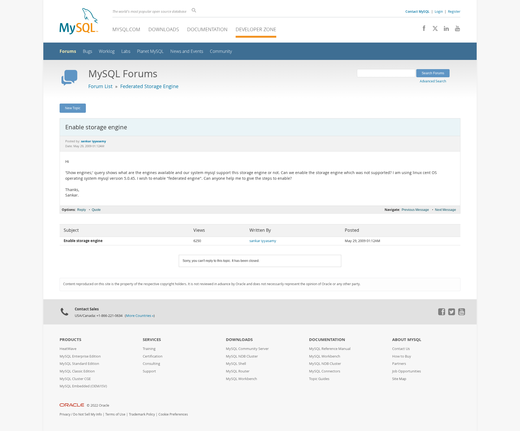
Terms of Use (115, 414)
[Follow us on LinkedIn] (444, 30)
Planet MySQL (150, 51)
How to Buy (401, 356)
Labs (125, 51)
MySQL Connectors (324, 371)
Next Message (445, 210)
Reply (81, 210)
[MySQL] (79, 22)
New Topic (72, 108)
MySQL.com (126, 29)
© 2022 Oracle (98, 405)
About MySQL (406, 339)
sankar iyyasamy (262, 241)
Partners (399, 363)
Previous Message (415, 210)
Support (149, 371)
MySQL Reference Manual (329, 348)
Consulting (151, 363)
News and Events (186, 51)
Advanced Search (433, 81)
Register (454, 11)
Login (439, 11)
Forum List (100, 86)
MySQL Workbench (241, 379)
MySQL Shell (236, 363)
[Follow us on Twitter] (451, 314)
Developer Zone (256, 29)
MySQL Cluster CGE (75, 379)
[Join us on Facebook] (422, 30)
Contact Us (401, 348)
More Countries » (140, 315)
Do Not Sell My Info (87, 414)
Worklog (107, 51)
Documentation (207, 29)
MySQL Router (237, 371)
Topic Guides (319, 379)
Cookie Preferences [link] (173, 414)
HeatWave (68, 348)
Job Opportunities (406, 371)
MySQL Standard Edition (79, 363)
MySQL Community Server (247, 348)
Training (149, 348)
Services (152, 339)
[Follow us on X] (433, 30)
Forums (68, 51)
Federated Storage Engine (149, 86)
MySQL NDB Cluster (242, 356)
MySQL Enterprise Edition (80, 356)
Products (70, 339)
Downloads (163, 29)
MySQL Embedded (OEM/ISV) (83, 386)
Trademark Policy (142, 414)
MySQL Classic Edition (77, 371)
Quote (96, 210)
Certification (152, 356)
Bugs (87, 51)
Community (221, 51)
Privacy (65, 414)
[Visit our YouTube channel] (455, 30)
